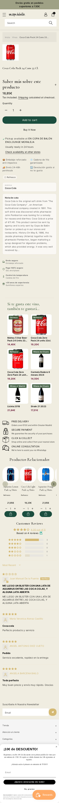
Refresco (11, 177)
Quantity (7, 103)
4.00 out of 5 (38, 529)
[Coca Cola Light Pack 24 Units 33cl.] (28, 475)
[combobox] (31, 22)
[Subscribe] (53, 712)
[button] (5, 15)
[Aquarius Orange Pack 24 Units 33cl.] (46, 475)
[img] (9, 574)
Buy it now (29, 129)
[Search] (51, 22)
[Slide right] (54, 484)
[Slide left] (5, 484)
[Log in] (45, 14)
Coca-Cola (10, 188)
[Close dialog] (56, 746)
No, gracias (29, 789)
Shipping (23, 97)
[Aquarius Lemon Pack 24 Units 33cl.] (10, 475)
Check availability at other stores (22, 152)
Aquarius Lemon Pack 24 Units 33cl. (10, 489)
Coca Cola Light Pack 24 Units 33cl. (28, 489)
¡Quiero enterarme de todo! (29, 782)
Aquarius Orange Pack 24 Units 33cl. (46, 489)
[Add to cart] (10, 514)
